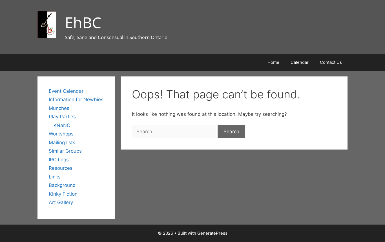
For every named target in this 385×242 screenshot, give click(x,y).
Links (55, 177)
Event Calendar (66, 91)
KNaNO (62, 125)
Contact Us (331, 62)
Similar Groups (65, 151)
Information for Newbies (76, 99)
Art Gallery (61, 202)
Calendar (300, 62)
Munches (59, 108)
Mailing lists (62, 142)
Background (62, 185)
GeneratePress (212, 233)
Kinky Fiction (63, 194)
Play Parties (62, 116)
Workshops (61, 134)
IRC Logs (59, 159)
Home (273, 62)
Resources (60, 168)
